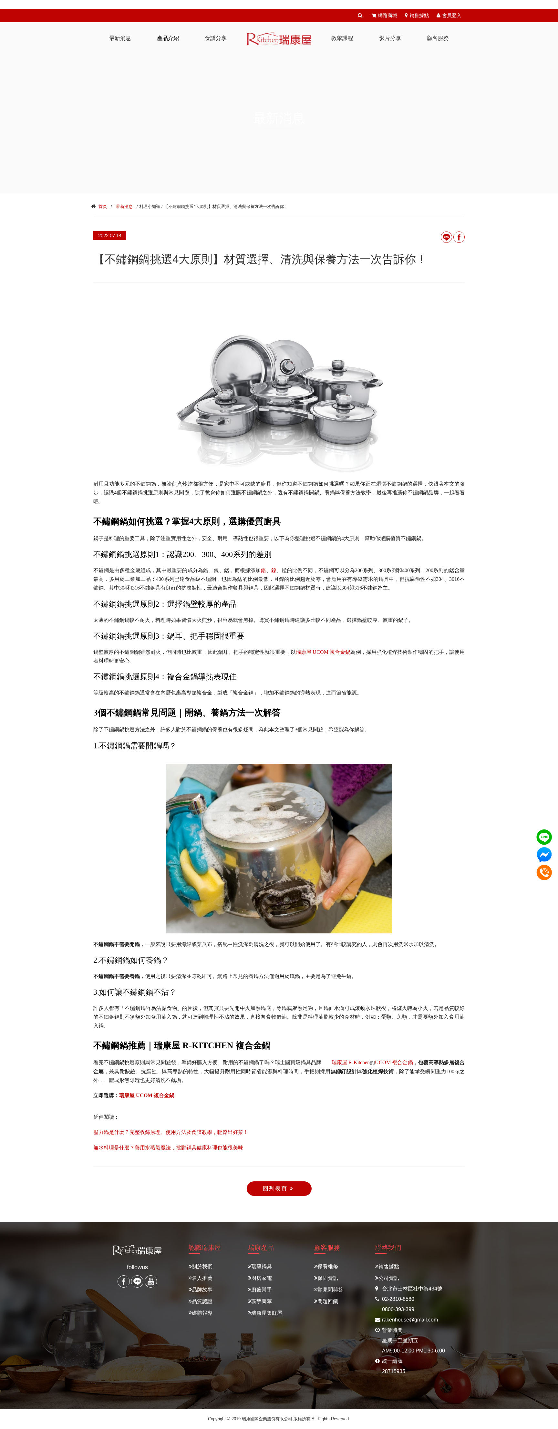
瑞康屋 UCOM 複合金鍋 (323, 652)
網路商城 (387, 15)
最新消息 (124, 206)
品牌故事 (202, 1289)
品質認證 (202, 1301)
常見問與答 (330, 1289)
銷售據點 (419, 15)
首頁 (102, 206)
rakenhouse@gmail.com (410, 1319)
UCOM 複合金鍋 (394, 1062)
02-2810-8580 (398, 1299)
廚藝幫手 (261, 1289)
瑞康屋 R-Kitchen (351, 1062)
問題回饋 (327, 1301)
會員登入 (451, 15)
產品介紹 (168, 38)
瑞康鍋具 (261, 1266)
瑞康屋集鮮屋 (266, 1313)
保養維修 (327, 1266)
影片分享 (390, 38)
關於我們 (202, 1266)
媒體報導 (202, 1313)
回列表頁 (276, 1189)
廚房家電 (261, 1278)
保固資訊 (327, 1278)
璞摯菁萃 (261, 1301)
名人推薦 (202, 1278)
